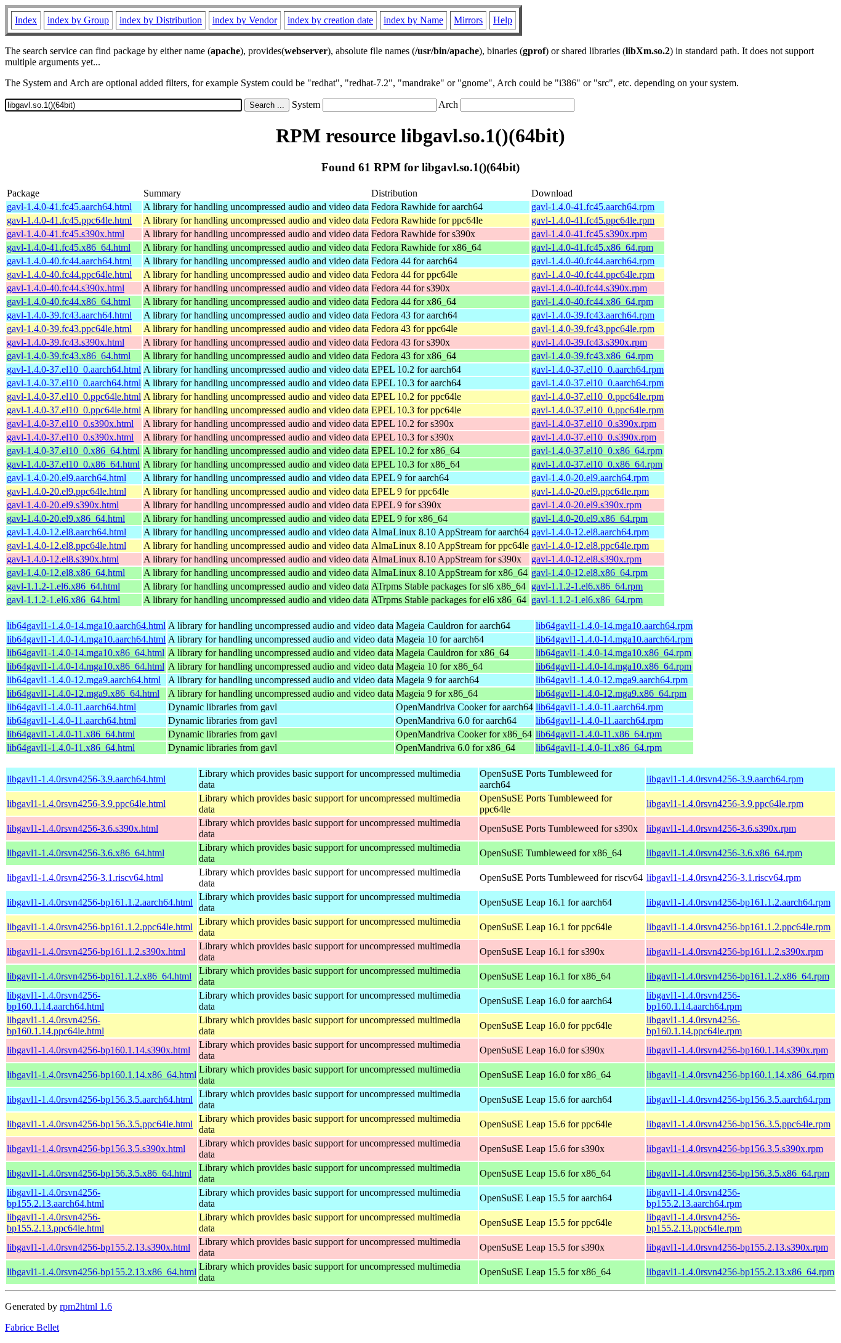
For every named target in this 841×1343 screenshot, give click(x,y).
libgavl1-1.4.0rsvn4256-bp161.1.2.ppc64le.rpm (738, 927)
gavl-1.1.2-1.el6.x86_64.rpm (587, 586)
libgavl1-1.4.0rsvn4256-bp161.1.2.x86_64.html (99, 976)
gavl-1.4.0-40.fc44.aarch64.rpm (592, 261)
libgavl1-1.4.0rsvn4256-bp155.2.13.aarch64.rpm (694, 1198)
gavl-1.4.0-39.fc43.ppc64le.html (69, 328)
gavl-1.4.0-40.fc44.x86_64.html (69, 301)
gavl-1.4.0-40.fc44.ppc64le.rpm (592, 274)
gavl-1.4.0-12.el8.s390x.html (63, 559)
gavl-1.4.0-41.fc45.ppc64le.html (69, 220)
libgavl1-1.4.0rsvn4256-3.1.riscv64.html (85, 877)
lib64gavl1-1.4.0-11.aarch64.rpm (599, 707)
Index (26, 20)
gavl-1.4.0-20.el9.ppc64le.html (66, 491)
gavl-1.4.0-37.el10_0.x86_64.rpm (596, 450)
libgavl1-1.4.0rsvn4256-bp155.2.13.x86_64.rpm (740, 1272)
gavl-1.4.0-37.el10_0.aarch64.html (74, 369)
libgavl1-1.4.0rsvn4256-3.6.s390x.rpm (721, 828)
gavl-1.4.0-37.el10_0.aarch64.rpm (597, 369)
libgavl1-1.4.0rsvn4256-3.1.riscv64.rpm (723, 877)
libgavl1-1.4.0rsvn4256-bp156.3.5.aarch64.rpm (738, 1099)
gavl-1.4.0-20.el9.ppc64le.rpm (590, 491)
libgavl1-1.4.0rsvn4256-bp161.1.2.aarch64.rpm (738, 902)
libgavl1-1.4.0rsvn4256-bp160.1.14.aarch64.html (55, 1001)
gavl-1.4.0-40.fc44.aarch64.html (69, 261)
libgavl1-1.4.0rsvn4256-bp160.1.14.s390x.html (98, 1050)
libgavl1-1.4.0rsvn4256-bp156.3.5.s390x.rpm (734, 1148)
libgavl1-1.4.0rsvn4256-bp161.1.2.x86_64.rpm (737, 976)
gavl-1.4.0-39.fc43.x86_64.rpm (592, 356)
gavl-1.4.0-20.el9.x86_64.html (66, 518)
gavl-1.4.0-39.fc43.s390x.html (65, 342)
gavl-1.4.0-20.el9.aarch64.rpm (590, 478)
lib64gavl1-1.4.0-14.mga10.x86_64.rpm (613, 652)
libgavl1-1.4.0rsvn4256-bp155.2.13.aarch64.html (55, 1198)
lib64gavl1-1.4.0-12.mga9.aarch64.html (84, 680)
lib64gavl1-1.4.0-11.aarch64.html (71, 707)
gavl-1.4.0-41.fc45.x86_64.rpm (592, 247)
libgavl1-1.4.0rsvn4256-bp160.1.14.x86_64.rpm (740, 1074)
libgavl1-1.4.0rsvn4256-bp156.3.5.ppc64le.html (100, 1124)
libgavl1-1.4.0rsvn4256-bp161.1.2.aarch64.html (100, 902)
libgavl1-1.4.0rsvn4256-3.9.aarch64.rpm (724, 779)
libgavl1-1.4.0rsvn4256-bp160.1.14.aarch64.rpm (694, 1001)
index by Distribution (160, 20)
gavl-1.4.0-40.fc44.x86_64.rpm (592, 301)
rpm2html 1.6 (86, 1306)
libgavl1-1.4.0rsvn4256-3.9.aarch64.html (86, 779)
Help (502, 20)
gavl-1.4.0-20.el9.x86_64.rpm (589, 518)
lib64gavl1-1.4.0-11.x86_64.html (71, 734)
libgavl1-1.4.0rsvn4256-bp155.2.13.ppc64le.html (55, 1222)
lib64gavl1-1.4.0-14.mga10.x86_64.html (85, 652)
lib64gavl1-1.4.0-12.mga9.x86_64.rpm (611, 693)
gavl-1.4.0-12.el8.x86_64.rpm (589, 572)
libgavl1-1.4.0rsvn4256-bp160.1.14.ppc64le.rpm (694, 1025)
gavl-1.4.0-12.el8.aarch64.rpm (590, 532)
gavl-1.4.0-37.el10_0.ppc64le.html (74, 396)
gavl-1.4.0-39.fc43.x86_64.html (69, 356)
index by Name (413, 20)
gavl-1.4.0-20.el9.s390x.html (63, 505)
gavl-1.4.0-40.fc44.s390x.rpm (589, 288)
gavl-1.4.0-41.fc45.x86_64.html (69, 247)
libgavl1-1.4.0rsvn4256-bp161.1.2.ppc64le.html (100, 927)
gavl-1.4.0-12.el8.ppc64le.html (66, 545)
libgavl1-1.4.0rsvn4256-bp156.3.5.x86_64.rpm (737, 1173)
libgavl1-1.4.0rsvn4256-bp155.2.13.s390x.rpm (737, 1247)
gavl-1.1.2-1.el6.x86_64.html (63, 586)
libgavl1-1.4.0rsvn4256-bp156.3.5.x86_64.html (99, 1173)
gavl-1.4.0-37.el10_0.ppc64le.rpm (597, 396)
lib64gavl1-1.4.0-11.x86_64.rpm (599, 734)
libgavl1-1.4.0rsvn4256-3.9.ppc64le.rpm (724, 803)
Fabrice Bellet (32, 1327)
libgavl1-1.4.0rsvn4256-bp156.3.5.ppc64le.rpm (738, 1124)
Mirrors (468, 20)
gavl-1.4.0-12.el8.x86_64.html (66, 572)
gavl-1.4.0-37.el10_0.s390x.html (70, 423)
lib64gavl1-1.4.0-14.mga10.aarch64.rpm (614, 625)
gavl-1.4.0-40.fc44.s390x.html (65, 288)
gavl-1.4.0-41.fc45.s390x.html (65, 234)
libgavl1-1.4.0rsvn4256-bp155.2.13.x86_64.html (101, 1272)
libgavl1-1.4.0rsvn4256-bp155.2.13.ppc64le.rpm (694, 1222)
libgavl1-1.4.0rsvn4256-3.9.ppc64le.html (86, 803)
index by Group (78, 20)
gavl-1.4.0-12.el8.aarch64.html (66, 532)
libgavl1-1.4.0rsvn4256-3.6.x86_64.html (85, 853)
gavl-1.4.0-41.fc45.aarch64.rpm (592, 206)
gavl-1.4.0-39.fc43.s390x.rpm (589, 342)
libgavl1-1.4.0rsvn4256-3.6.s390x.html (82, 828)
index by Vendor (244, 20)
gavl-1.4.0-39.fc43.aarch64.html (69, 315)
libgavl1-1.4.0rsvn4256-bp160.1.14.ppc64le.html (55, 1025)
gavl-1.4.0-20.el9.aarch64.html (66, 478)
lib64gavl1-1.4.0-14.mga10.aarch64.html (86, 625)
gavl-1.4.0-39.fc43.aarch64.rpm (592, 315)
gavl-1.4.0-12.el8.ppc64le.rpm (590, 545)
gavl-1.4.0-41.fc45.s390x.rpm (589, 234)
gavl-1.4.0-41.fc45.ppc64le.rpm (592, 220)
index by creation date (330, 20)
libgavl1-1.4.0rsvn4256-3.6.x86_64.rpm (724, 853)
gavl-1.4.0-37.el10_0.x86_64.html (73, 450)
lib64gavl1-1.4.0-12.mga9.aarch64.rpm (612, 680)
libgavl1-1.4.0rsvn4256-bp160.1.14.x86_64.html (101, 1074)
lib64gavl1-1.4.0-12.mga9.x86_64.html (83, 693)
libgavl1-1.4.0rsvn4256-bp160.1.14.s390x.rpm (737, 1050)
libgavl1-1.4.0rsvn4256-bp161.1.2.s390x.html (96, 951)
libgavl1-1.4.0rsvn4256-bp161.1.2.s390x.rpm (734, 951)
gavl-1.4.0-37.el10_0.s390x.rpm (593, 423)
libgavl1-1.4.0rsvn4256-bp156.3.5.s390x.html (96, 1148)
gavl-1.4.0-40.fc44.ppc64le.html (69, 274)
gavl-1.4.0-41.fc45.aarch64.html (69, 206)
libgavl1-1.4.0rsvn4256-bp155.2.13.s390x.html (98, 1247)
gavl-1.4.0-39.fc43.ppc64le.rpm (592, 328)
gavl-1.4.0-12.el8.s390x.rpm (586, 559)
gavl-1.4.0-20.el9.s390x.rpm (586, 505)
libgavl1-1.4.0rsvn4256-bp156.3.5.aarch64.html (100, 1099)
